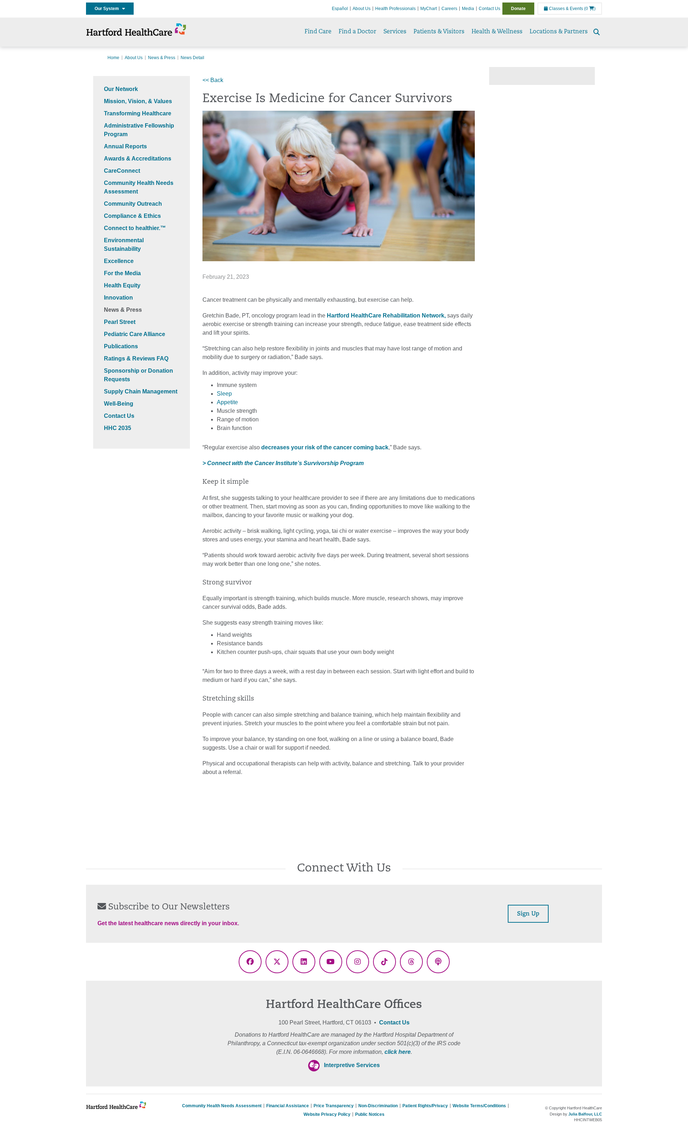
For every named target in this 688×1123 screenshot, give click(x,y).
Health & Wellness (497, 32)
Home (113, 57)
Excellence (119, 261)
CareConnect (122, 171)
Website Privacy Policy (327, 1114)
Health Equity (122, 285)
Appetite (227, 402)
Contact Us (489, 8)
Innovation (118, 298)
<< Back (212, 80)
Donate (518, 8)
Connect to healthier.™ (135, 228)
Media (468, 8)
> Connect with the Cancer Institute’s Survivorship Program (283, 463)
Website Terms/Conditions (479, 1105)
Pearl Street (119, 322)
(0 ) (590, 8)
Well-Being (118, 404)
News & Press (161, 57)
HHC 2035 (117, 428)
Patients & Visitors (439, 32)
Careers (449, 8)
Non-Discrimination (378, 1105)
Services (394, 32)
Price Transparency (334, 1105)
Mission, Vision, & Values (138, 101)
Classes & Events (565, 8)
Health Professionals (395, 8)
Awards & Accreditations (137, 159)
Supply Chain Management (140, 391)
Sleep (224, 394)
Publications (121, 346)
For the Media (122, 273)
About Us (362, 8)
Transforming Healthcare (137, 113)
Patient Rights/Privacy (425, 1105)
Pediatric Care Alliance (134, 334)
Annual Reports (125, 146)
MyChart (428, 8)
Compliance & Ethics (132, 216)
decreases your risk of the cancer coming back (324, 447)
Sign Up (528, 914)
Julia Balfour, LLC (585, 1114)
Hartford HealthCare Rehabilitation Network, (385, 315)
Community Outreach (133, 204)
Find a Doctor (357, 32)
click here (397, 1052)
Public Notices (369, 1114)
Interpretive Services (352, 1065)
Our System (108, 8)
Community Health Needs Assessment (222, 1105)
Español (340, 8)
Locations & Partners (559, 32)
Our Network (121, 89)
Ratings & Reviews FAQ (136, 358)
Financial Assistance (287, 1105)
